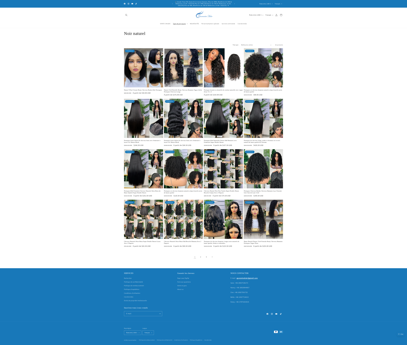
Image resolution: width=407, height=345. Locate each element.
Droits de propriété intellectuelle (135, 300)
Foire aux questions (184, 282)
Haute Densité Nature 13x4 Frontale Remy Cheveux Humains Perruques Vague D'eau (263, 242)
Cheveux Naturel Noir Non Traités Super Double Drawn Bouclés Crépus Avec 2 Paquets (221, 192)
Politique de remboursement (134, 285)
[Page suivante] (212, 257)
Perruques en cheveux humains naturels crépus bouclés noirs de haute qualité (263, 91)
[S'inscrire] (159, 313)
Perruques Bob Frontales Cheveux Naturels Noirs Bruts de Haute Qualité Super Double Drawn (142, 192)
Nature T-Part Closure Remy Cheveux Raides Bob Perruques (143, 90)
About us (180, 289)
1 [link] (194, 257)
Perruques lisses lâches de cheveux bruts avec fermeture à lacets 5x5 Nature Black (142, 141)
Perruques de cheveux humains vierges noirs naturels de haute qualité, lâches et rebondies (221, 242)
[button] (126, 15)
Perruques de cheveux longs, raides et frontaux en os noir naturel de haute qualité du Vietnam (262, 141)
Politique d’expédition (196, 340)
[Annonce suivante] (234, 4)
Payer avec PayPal (183, 278)
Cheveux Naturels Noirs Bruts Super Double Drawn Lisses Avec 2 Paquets (142, 242)
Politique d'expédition (131, 289)
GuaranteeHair (132, 340)
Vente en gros (182, 285)
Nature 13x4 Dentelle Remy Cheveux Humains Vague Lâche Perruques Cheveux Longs (183, 91)
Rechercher (128, 278)
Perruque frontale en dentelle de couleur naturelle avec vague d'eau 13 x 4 (223, 91)
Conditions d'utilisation (132, 293)
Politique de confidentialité (133, 282)
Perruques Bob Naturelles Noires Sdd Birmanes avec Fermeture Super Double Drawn (220, 141)
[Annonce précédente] (172, 4)
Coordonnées (128, 297)
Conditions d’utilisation (181, 340)
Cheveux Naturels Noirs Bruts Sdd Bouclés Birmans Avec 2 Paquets (182, 242)
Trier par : (236, 45)
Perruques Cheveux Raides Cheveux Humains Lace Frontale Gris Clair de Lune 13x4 (263, 192)
